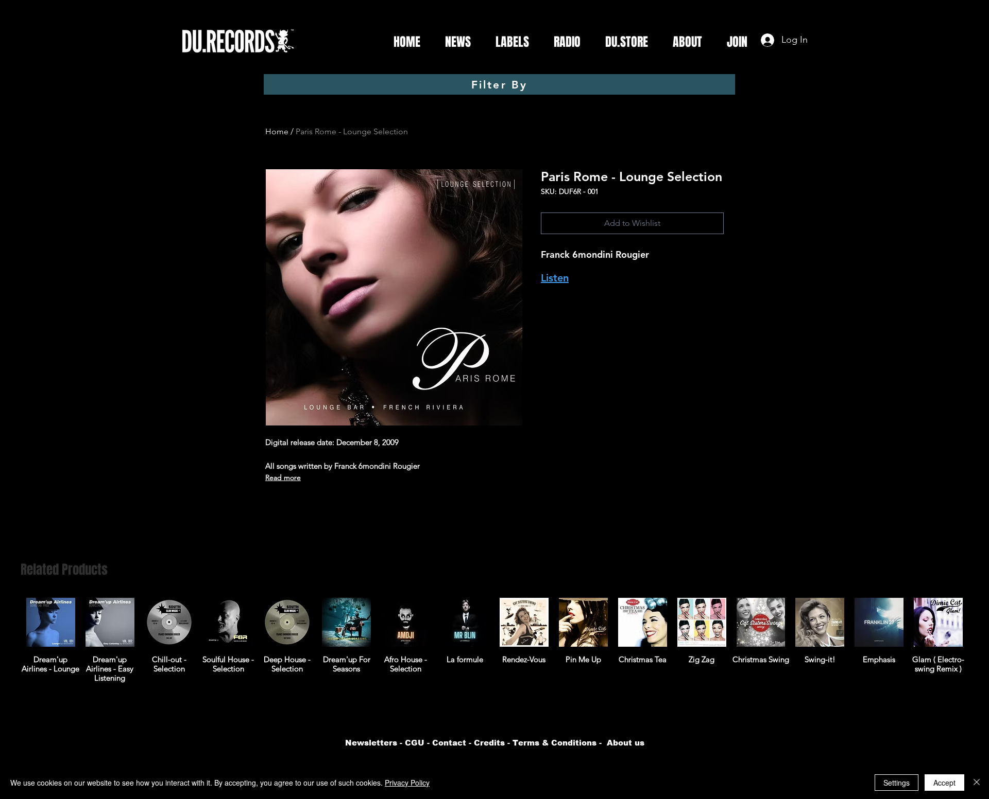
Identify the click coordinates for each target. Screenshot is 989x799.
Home (276, 131)
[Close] (976, 782)
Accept (944, 782)
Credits (489, 742)
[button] (508, 42)
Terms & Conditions (554, 742)
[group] (494, 640)
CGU (414, 742)
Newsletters (371, 742)
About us (625, 742)
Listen (555, 278)
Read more (283, 477)
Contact (449, 742)
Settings (896, 782)
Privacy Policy (407, 782)
